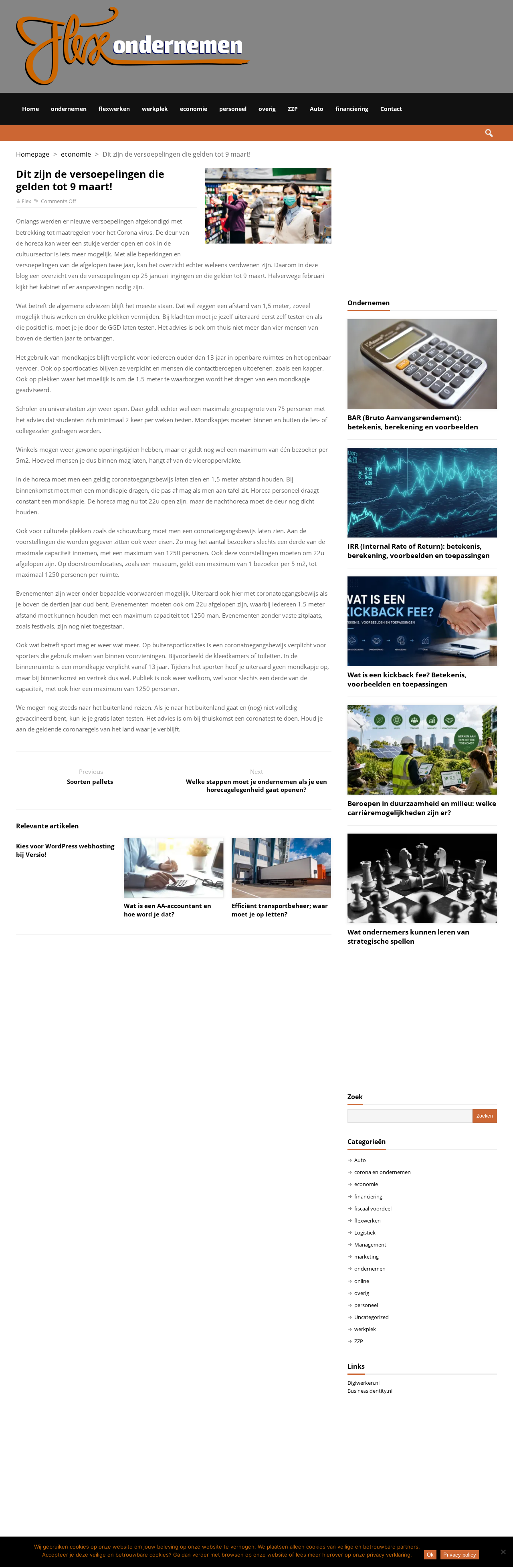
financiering (351, 109)
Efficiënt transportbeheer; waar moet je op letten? (280, 910)
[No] (503, 1552)
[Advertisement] (422, 224)
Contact (391, 109)
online (361, 1281)
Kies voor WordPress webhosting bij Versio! (65, 850)
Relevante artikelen (47, 826)
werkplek (155, 109)
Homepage (32, 154)
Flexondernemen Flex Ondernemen (232, 46)
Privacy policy (459, 1555)
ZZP (293, 109)
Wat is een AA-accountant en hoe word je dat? (167, 910)
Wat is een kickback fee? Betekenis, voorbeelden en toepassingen (407, 679)
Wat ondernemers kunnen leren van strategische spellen (408, 936)
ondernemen (69, 109)
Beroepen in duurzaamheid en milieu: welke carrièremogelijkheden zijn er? (421, 808)
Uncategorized (371, 1317)
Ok (430, 1555)
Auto (316, 109)
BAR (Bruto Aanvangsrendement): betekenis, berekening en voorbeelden (412, 422)
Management (370, 1244)
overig (267, 109)
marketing (366, 1256)
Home (30, 109)
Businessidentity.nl (369, 1390)
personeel (232, 109)
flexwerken (114, 109)
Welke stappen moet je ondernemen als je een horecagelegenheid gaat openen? (256, 785)
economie (193, 109)
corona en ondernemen (382, 1172)
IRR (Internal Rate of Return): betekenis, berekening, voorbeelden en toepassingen (418, 551)
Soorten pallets (91, 781)
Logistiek (365, 1232)
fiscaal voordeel (373, 1208)
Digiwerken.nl (363, 1382)
